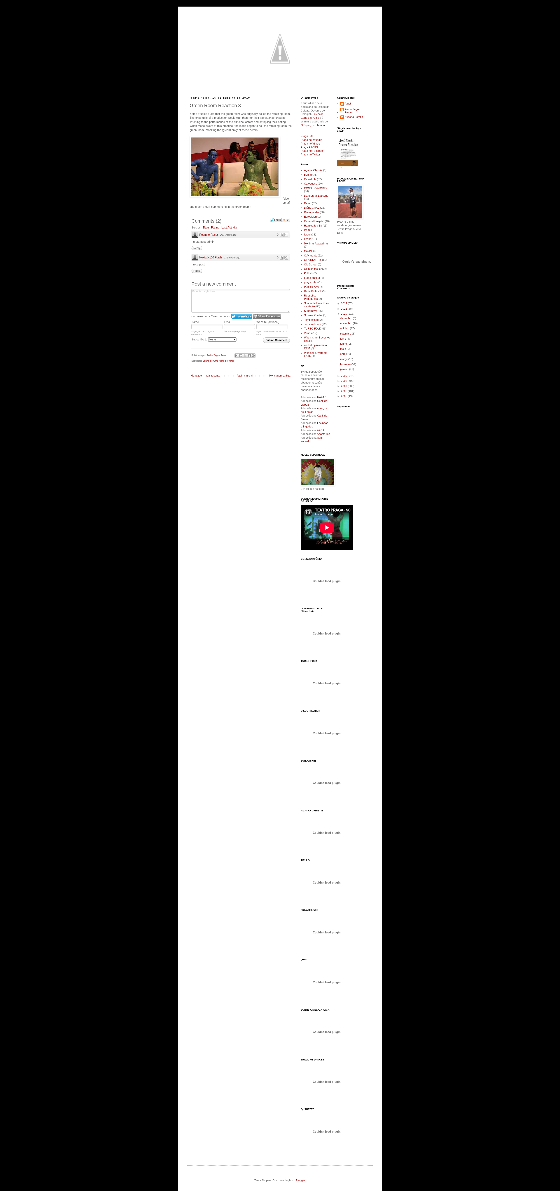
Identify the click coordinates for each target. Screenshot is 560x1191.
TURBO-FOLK (312, 328)
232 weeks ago (228, 235)
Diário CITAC (312, 207)
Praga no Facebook (312, 150)
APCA (320, 430)
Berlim (308, 174)
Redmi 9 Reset (208, 234)
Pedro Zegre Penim (352, 111)
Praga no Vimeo (310, 143)
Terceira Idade (312, 324)
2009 (344, 375)
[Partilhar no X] (245, 355)
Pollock (308, 273)
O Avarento (310, 255)
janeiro (344, 369)
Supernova (310, 310)
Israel (307, 234)
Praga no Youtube (311, 139)
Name (195, 322)
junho (344, 343)
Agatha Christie (313, 170)
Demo (307, 203)
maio (343, 348)
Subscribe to (199, 339)
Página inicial (244, 375)
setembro (346, 333)
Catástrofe (310, 179)
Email (227, 322)
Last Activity (229, 227)
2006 (344, 391)
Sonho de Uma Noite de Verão (218, 360)
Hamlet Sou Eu (313, 225)
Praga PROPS (309, 147)
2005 (344, 396)
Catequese (310, 183)
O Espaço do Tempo (313, 125)
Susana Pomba (313, 315)
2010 (344, 313)
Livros (307, 239)
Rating (215, 227)
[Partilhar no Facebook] (249, 355)
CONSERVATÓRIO (315, 188)
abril (343, 354)
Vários (308, 333)
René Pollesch (313, 291)
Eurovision (310, 216)
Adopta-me (323, 434)
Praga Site (307, 136)
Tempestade (311, 319)
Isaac (307, 230)
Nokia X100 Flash (210, 257)
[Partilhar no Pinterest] (253, 355)
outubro (345, 328)
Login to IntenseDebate (241, 316)
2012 (344, 303)
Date (206, 227)
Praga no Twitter (310, 154)
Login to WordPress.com (267, 316)
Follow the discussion (286, 220)
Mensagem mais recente (205, 375)
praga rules (311, 282)
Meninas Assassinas (316, 243)
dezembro (346, 318)
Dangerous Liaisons (316, 195)
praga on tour (312, 277)
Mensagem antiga (279, 375)
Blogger (300, 1180)
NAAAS (321, 397)
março (344, 359)
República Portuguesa (311, 297)
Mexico (308, 251)
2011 (344, 308)
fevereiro (345, 364)
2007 (344, 386)
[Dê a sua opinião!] (241, 355)
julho (343, 338)
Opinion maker (313, 268)
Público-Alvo (311, 286)
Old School (310, 264)
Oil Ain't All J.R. (313, 260)
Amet (348, 103)
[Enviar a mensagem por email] (236, 355)
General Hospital (314, 221)
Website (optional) (267, 322)
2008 (344, 380)
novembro (346, 323)
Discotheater (311, 212)
